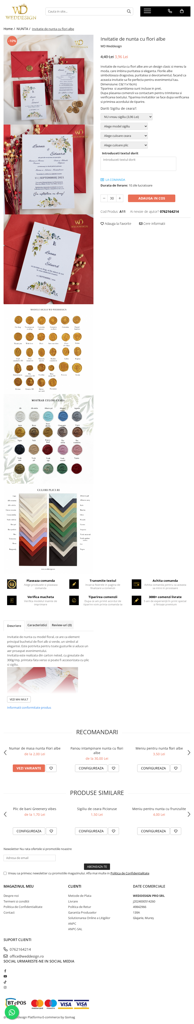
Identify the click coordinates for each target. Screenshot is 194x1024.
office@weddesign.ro (26, 956)
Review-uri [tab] (62, 625)
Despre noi (11, 896)
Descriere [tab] (14, 626)
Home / (10, 28)
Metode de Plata (79, 896)
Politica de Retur (79, 907)
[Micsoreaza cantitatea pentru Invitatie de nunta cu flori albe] (104, 198)
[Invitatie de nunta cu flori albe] (48, 80)
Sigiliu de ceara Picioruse (97, 809)
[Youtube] (5, 976)
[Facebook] (5, 971)
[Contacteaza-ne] (170, 11)
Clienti (74, 886)
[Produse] (148, 12)
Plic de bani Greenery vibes (34, 809)
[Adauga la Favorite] (51, 768)
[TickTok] (5, 982)
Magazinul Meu (19, 886)
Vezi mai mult (19, 699)
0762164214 (20, 949)
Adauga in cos (151, 198)
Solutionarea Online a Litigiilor (89, 918)
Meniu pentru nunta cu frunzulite (159, 809)
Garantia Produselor (82, 912)
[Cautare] (129, 11)
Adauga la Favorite (117, 223)
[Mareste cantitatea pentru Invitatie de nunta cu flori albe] (119, 198)
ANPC (72, 923)
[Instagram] (5, 987)
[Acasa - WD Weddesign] (21, 11)
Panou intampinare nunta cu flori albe (97, 750)
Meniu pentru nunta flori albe (159, 748)
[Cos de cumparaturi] (182, 11)
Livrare (73, 901)
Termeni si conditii (16, 901)
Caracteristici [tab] (37, 625)
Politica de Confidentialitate (129, 873)
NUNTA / (24, 28)
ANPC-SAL (75, 929)
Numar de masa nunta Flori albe (35, 748)
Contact (9, 912)
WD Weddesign (111, 46)
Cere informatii (153, 223)
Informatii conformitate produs (29, 707)
